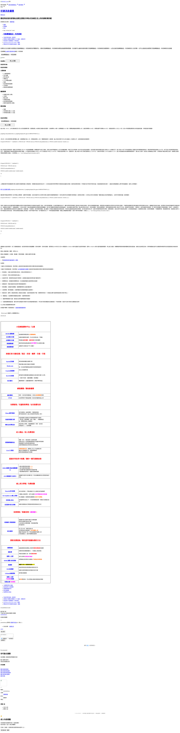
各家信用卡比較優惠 (8, 587)
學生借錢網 (6, 590)
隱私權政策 (98, 713)
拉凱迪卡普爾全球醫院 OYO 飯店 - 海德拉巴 (14, 39)
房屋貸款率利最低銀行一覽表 (10, 260)
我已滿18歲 (3, 730)
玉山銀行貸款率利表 (10, 51)
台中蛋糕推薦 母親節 (23, 269)
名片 (4, 28)
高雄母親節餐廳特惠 (20, 307)
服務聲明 (103, 713)
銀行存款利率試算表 (6, 672)
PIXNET (79, 713)
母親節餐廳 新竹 (7, 588)
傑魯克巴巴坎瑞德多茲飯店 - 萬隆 (11, 44)
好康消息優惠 (7, 11)
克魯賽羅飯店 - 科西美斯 (12, 34)
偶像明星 (12, 21)
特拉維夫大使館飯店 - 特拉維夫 (11, 40)
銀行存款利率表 (4, 669)
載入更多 (3, 631)
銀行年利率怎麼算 (5, 674)
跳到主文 (3, 14)
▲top (2, 629)
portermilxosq (4, 614)
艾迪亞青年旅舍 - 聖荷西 (9, 37)
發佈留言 (3, 640)
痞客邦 (12, 622)
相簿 (4, 24)
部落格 (5, 26)
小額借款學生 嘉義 (8, 585)
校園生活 (11, 626)
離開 (8, 730)
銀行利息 (3, 676)
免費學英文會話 (7, 592)
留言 (15, 622)
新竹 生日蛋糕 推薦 (5, 189)
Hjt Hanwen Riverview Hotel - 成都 (11, 42)
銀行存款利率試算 (5, 670)
